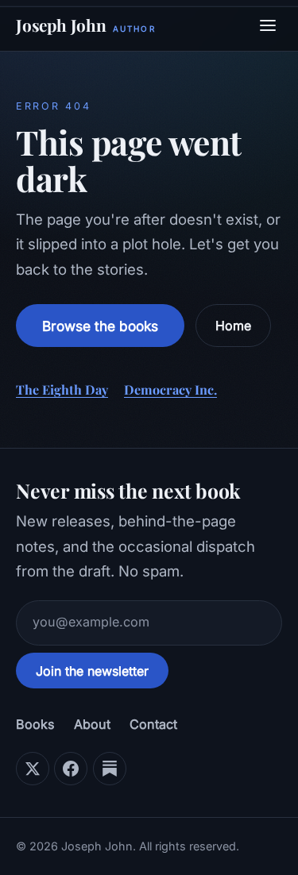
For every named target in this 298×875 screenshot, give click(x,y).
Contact (153, 724)
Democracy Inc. (170, 389)
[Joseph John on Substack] (109, 768)
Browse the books (100, 326)
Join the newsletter (92, 671)
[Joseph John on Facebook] (70, 768)
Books (35, 724)
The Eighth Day (62, 389)
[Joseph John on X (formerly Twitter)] (32, 768)
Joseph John (86, 24)
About (92, 724)
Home (233, 325)
